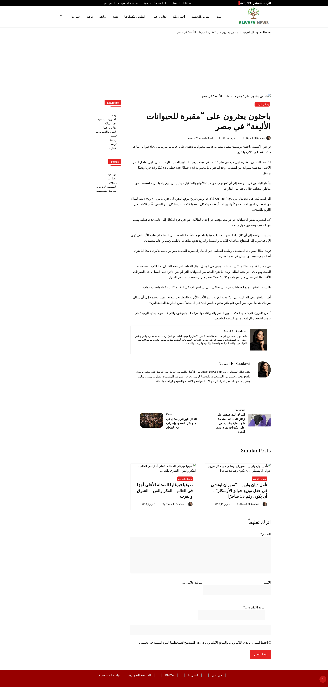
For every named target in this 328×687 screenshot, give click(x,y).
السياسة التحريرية (153, 3)
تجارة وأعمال (159, 16)
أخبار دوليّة (179, 16)
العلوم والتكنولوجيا (134, 16)
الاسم (266, 582)
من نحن (108, 3)
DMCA (187, 3)
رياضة (102, 16)
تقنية (115, 16)
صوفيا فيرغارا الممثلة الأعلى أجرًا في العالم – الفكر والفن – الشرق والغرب (165, 490)
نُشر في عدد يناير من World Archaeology (232, 199)
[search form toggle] (61, 16)
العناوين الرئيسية (200, 16)
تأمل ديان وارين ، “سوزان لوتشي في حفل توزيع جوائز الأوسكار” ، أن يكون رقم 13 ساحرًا (239, 490)
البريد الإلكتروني (254, 607)
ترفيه (90, 16)
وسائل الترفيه (262, 104)
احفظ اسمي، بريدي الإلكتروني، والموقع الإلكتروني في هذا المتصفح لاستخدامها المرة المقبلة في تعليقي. (203, 642)
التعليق (265, 534)
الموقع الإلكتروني (192, 582)
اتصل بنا (173, 3)
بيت (219, 16)
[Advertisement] (164, 64)
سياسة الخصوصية (128, 3)
